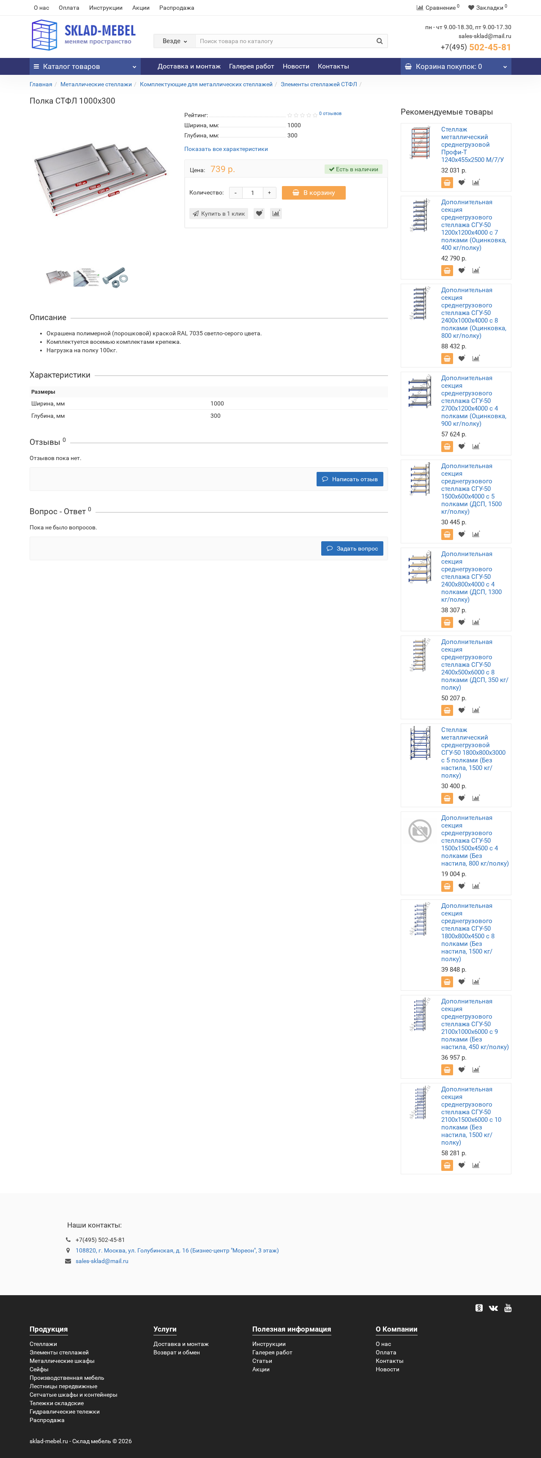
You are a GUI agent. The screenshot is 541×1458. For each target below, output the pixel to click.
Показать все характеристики (226, 149)
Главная (41, 84)
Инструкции (106, 7)
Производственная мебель (67, 1377)
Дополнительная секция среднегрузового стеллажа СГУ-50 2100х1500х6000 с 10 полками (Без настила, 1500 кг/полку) (471, 1115)
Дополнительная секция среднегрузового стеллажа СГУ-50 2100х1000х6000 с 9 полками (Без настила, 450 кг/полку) (475, 1024)
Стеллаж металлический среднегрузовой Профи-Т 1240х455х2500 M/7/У (472, 145)
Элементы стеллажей (59, 1352)
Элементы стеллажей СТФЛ (319, 84)
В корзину (319, 193)
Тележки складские (57, 1403)
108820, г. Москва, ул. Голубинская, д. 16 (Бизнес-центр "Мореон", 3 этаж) (177, 1250)
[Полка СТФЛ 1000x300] (58, 277)
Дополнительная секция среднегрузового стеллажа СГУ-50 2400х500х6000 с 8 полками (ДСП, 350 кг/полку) (474, 664)
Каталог (71, 66)
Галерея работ (251, 66)
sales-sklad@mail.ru (102, 1261)
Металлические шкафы (62, 1360)
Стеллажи (43, 1343)
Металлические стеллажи (96, 84)
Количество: (206, 192)
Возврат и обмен (176, 1352)
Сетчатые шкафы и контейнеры (73, 1394)
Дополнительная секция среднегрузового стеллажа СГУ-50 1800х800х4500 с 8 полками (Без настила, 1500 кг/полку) (468, 932)
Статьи (262, 1360)
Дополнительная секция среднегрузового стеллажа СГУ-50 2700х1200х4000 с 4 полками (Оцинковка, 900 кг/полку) (473, 401)
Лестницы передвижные (63, 1386)
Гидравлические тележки (65, 1411)
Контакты (333, 66)
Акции (141, 7)
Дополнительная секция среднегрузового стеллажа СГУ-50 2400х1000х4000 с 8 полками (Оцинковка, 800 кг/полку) (473, 313)
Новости (296, 66)
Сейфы (39, 1369)
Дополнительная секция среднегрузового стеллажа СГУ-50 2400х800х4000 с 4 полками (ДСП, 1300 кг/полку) (471, 576)
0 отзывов (330, 113)
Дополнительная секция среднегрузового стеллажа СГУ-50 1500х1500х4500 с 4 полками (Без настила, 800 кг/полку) (475, 840)
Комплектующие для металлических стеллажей (206, 84)
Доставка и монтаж (189, 66)
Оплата (69, 7)
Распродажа (176, 7)
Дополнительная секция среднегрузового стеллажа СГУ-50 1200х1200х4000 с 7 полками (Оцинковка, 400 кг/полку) (473, 225)
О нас (41, 7)
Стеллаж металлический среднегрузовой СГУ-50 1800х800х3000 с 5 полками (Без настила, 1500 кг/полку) (473, 752)
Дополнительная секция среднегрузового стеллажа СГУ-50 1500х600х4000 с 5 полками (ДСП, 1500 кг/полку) (471, 488)
